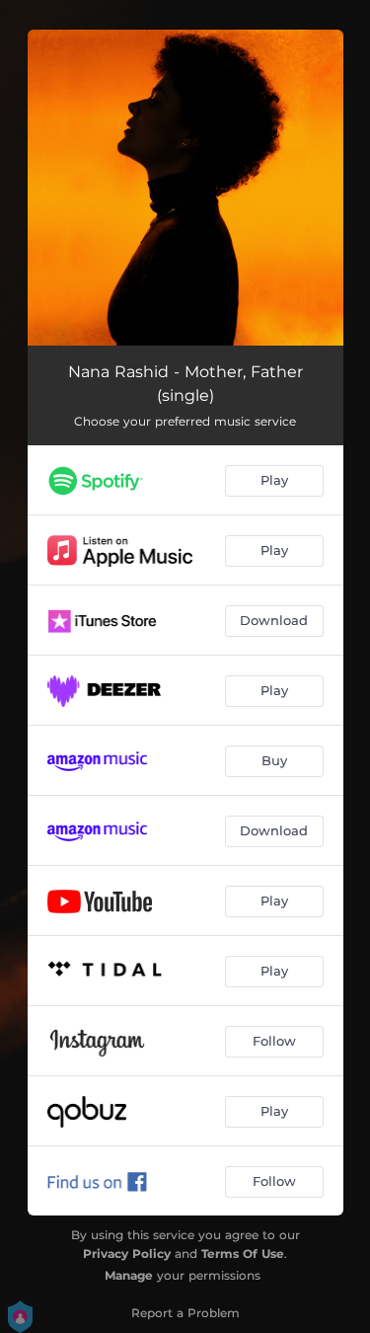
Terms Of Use (242, 1253)
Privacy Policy (127, 1253)
